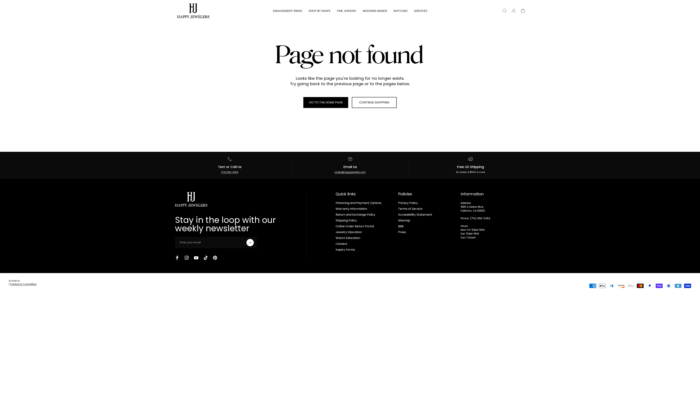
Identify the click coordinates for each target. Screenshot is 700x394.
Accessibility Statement (415, 215)
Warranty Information (351, 209)
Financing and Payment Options (358, 203)
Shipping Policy (346, 220)
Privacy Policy (408, 203)
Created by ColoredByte (23, 284)
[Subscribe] (250, 242)
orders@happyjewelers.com (350, 172)
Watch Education (348, 238)
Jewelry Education (349, 232)
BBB (401, 226)
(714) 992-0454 (229, 172)
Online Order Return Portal (355, 226)
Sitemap (404, 220)
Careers (341, 244)
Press (402, 232)
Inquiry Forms (345, 250)
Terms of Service (410, 209)
